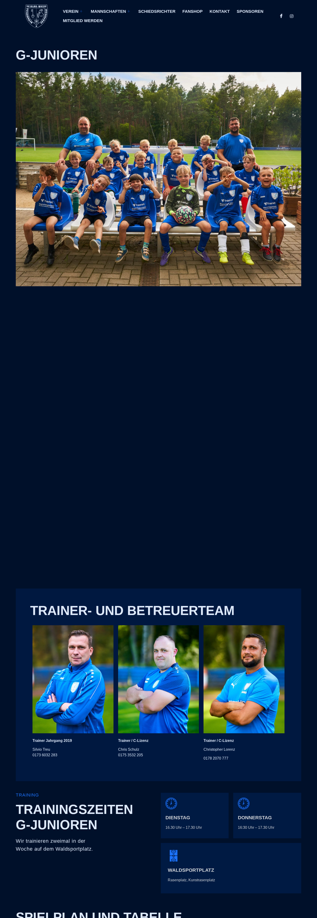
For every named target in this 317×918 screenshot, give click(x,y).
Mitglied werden (83, 20)
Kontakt (220, 11)
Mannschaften (108, 11)
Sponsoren (250, 11)
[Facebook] (281, 16)
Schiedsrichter (156, 11)
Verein (70, 11)
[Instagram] (291, 16)
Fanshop (192, 11)
